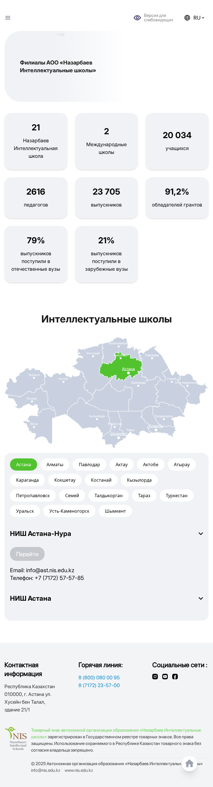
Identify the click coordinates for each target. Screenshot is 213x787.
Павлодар (89, 464)
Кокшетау (64, 480)
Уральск (25, 511)
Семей (72, 495)
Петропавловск (33, 495)
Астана (23, 464)
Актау (122, 464)
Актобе (150, 464)
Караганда (27, 480)
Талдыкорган (109, 495)
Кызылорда (139, 480)
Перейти (27, 554)
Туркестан (176, 495)
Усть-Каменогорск (69, 511)
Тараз (144, 495)
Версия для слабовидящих (158, 17)
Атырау (182, 464)
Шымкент (115, 511)
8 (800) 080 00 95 (99, 677)
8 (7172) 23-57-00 (99, 685)
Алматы (55, 464)
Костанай (101, 480)
